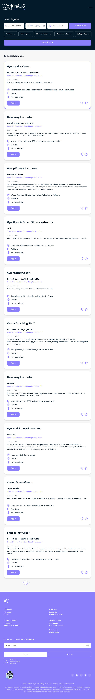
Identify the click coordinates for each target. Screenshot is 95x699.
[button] (82, 103)
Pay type (9, 34)
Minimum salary (42, 34)
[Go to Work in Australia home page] (6, 600)
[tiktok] (89, 675)
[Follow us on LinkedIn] (77, 675)
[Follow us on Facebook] (72, 675)
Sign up (70, 654)
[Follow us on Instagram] (81, 675)
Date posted (82, 34)
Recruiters (7, 623)
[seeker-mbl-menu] (91, 7)
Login (25, 654)
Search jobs (80, 26)
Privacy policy (54, 632)
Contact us (53, 623)
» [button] (29, 582)
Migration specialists (12, 625)
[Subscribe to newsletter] (87, 645)
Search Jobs (47, 43)
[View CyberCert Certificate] (10, 675)
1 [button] (25, 583)
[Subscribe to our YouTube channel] (85, 675)
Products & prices (56, 614)
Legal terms (53, 630)
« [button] (22, 582)
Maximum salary (63, 34)
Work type (24, 34)
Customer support (56, 625)
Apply (13, 103)
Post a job (53, 612)
